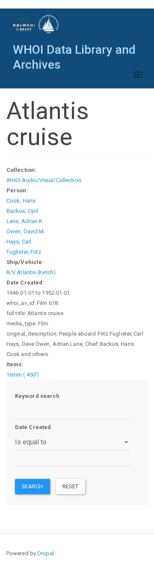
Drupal (45, 553)
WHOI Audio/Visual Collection (43, 180)
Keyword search (37, 396)
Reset (70, 486)
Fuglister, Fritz (23, 252)
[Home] (36, 24)
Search (32, 486)
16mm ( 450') (22, 374)
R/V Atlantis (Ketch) (31, 272)
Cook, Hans (21, 200)
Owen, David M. (25, 231)
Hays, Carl (18, 241)
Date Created (33, 427)
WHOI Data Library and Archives (74, 52)
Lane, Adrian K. (25, 221)
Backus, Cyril (22, 211)
